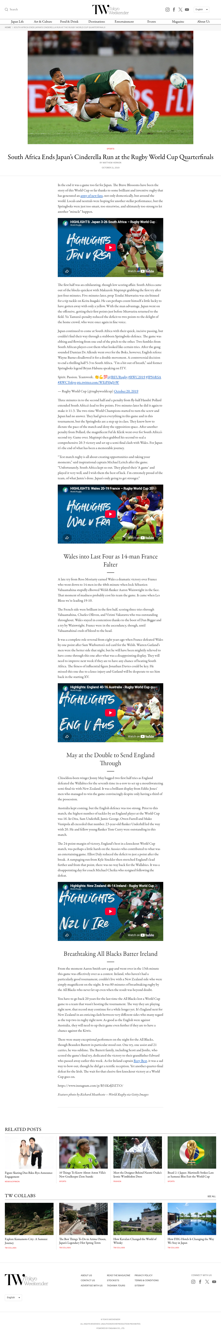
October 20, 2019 (126, 391)
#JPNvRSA (153, 377)
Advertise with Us (92, 1285)
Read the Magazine (118, 1275)
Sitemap (139, 1285)
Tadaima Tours (116, 1285)
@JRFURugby (118, 377)
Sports (110, 149)
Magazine (178, 21)
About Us (203, 21)
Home (8, 27)
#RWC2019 (136, 377)
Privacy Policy (144, 1275)
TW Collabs (10, 1248)
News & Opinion (12, 1182)
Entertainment (124, 21)
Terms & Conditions (147, 1280)
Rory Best (140, 1060)
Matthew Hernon (112, 163)
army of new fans (91, 195)
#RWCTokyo (67, 382)
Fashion (117, 1181)
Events (151, 21)
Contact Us (88, 1280)
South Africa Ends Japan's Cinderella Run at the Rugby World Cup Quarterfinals (59, 27)
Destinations (96, 21)
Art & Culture (43, 21)
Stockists (113, 1280)
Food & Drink (69, 21)
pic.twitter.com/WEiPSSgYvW (98, 382)
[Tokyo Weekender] (26, 1284)
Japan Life (17, 21)
